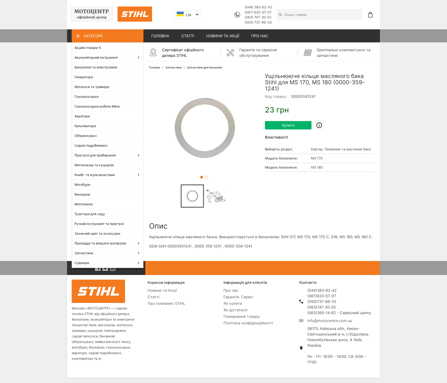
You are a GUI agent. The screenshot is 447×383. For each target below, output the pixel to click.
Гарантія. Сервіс (238, 297)
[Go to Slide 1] (201, 177)
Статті (153, 297)
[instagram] (112, 268)
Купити (288, 125)
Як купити (233, 303)
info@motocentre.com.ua (329, 320)
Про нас (231, 290)
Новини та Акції (162, 290)
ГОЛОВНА (160, 36)
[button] (204, 128)
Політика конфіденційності (248, 323)
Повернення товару (242, 316)
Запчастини (173, 67)
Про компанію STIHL (166, 303)
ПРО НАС (259, 36)
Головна (154, 67)
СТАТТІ (187, 36)
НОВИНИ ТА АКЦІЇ (222, 36)
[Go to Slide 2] (206, 177)
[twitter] (105, 268)
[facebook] (98, 268)
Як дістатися (235, 310)
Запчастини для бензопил (204, 67)
